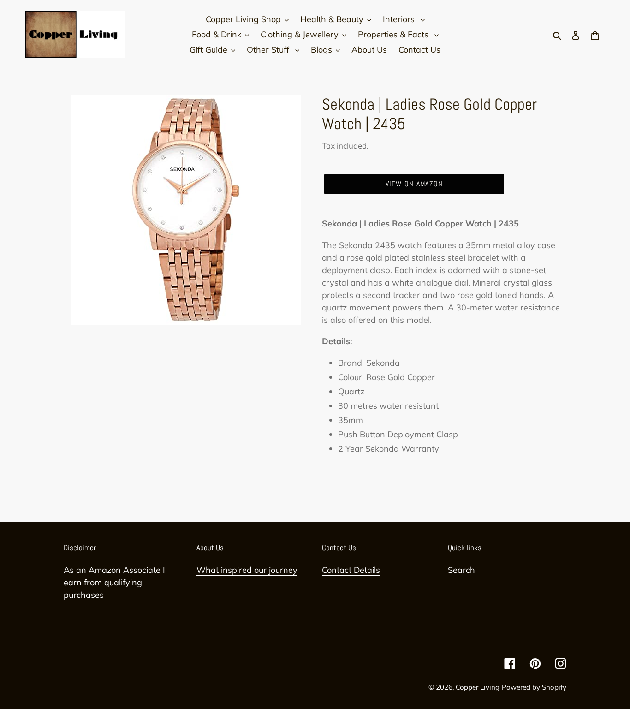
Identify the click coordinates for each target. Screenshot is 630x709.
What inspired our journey (246, 570)
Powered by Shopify (534, 687)
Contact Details (351, 570)
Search (461, 570)
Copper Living (477, 687)
